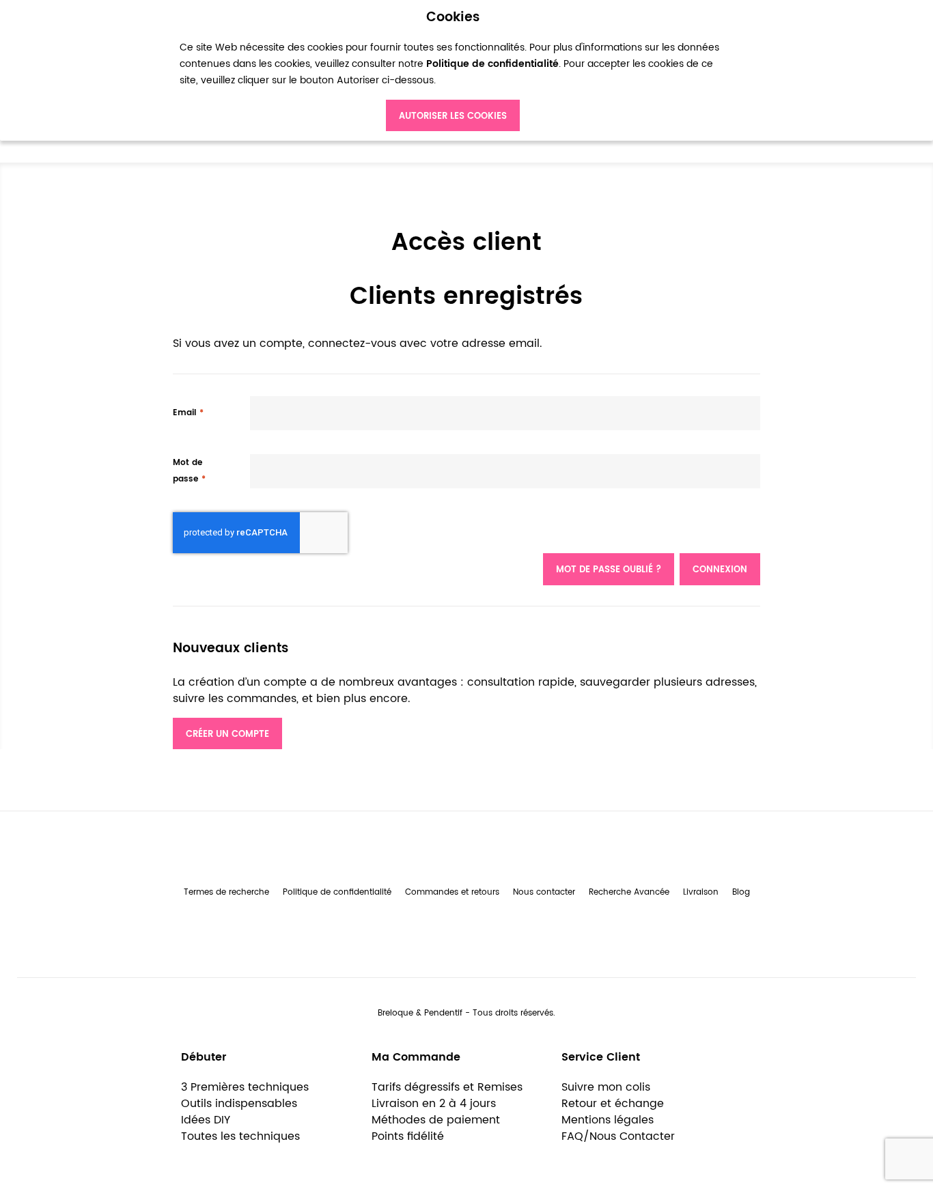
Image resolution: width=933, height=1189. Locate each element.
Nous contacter (544, 892)
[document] (453, 71)
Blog (741, 892)
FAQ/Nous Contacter (618, 1136)
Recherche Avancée (629, 892)
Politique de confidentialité (337, 892)
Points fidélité (408, 1136)
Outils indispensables (239, 1104)
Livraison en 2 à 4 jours (434, 1104)
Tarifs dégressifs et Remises (447, 1087)
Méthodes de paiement (436, 1120)
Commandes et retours (452, 892)
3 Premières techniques (245, 1087)
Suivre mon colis (605, 1087)
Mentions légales (607, 1120)
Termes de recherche (226, 892)
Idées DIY (205, 1120)
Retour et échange (612, 1104)
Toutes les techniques (240, 1136)
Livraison (701, 892)
